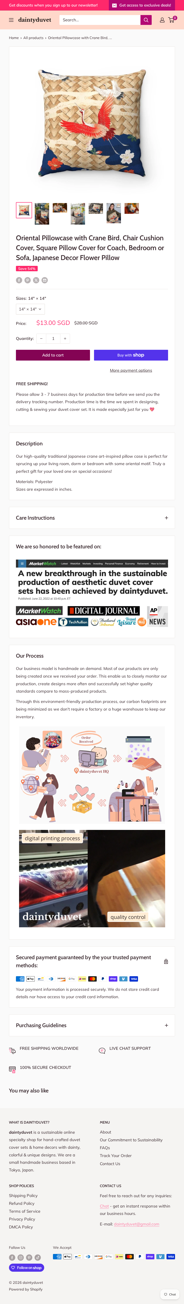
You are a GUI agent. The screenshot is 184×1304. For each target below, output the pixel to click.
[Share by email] (45, 280)
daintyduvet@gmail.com (136, 1224)
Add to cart (53, 355)
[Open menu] (11, 20)
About (105, 1132)
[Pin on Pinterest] (27, 280)
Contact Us (110, 1163)
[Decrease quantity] (41, 338)
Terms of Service (24, 1211)
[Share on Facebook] (19, 280)
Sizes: (31, 298)
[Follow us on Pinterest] (29, 1257)
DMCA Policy (21, 1227)
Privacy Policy (22, 1219)
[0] (171, 20)
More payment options (131, 370)
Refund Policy (22, 1203)
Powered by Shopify (26, 1289)
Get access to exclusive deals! (145, 5)
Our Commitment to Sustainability (131, 1139)
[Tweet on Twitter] (36, 280)
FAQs (105, 1147)
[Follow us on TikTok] (38, 1257)
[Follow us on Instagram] (21, 1257)
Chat (104, 1206)
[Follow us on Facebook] (12, 1257)
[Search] (146, 20)
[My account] (162, 20)
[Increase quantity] (65, 338)
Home (14, 37)
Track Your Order (116, 1155)
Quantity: (25, 338)
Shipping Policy (23, 1195)
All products (33, 37)
